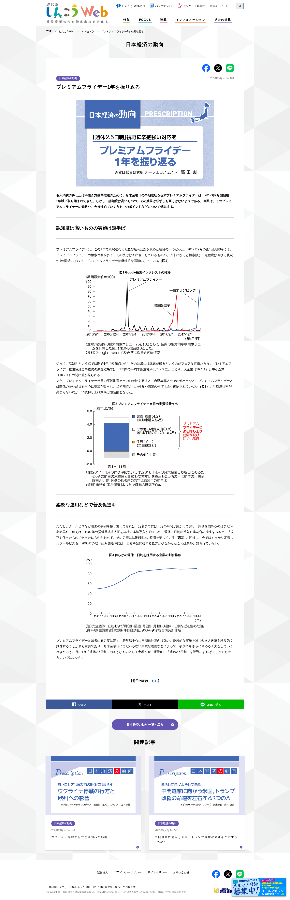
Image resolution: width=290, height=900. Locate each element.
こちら (153, 681)
